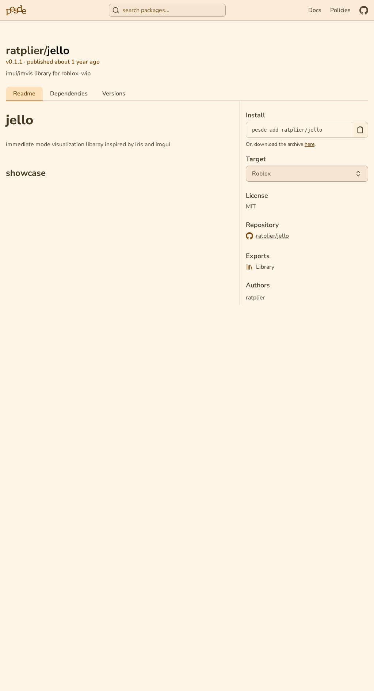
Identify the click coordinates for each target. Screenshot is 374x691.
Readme (24, 94)
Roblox (261, 174)
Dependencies (69, 94)
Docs (314, 10)
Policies (340, 10)
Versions (113, 94)
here (309, 144)
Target (256, 159)
